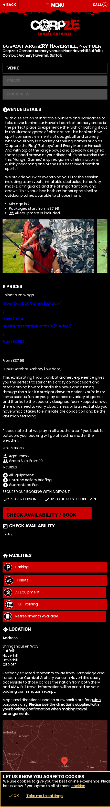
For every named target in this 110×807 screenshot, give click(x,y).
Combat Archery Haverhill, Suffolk (32, 55)
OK (13, 796)
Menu (57, 5)
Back (11, 5)
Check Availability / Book (41, 513)
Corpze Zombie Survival (55, 26)
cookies (78, 785)
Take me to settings (44, 795)
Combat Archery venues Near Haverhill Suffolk (60, 50)
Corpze (9, 50)
